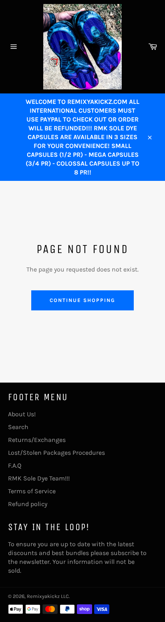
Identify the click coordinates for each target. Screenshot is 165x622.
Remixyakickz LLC (48, 596)
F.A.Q (14, 465)
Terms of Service (32, 491)
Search (18, 427)
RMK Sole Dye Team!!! (39, 478)
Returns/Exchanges (37, 440)
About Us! (22, 414)
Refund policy (27, 504)
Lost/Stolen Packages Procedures (56, 452)
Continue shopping (82, 300)
